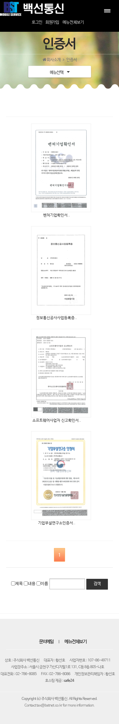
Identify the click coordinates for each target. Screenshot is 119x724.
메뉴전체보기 (75, 641)
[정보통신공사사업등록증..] (59, 270)
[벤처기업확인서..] (59, 168)
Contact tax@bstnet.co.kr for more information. (59, 705)
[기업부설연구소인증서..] (59, 475)
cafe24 (69, 681)
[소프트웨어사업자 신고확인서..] (59, 373)
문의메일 (46, 641)
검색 (97, 583)
